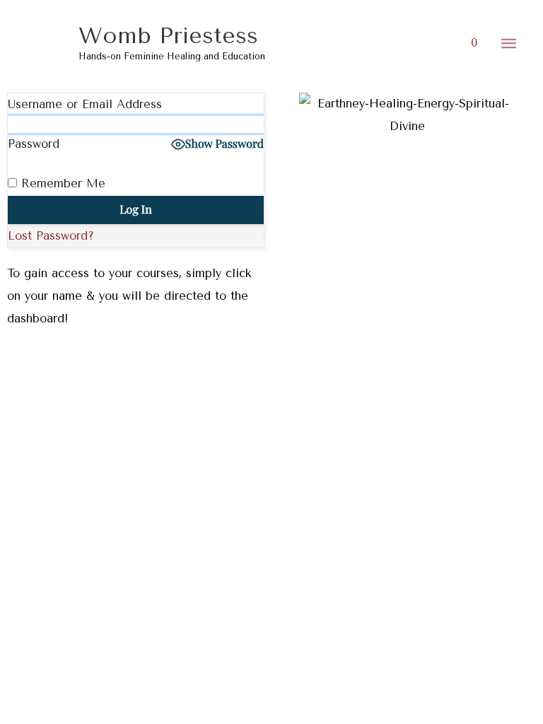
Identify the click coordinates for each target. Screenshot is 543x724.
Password (33, 144)
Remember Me (61, 183)
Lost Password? (51, 236)
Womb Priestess (168, 36)
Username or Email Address (85, 104)
